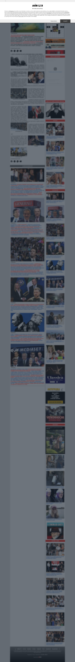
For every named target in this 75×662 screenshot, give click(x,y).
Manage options (54, 21)
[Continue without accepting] (6, 1)
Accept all (65, 21)
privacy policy (21, 16)
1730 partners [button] (11, 11)
